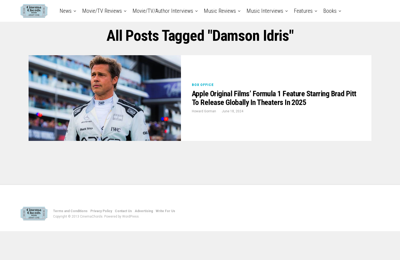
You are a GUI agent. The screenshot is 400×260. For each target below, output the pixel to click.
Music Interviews (265, 11)
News (66, 11)
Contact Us (123, 211)
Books (330, 11)
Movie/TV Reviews (102, 11)
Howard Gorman (204, 111)
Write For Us (165, 211)
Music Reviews (220, 11)
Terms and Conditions (70, 211)
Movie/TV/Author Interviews (163, 11)
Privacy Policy (101, 211)
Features (303, 11)
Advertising (144, 211)
